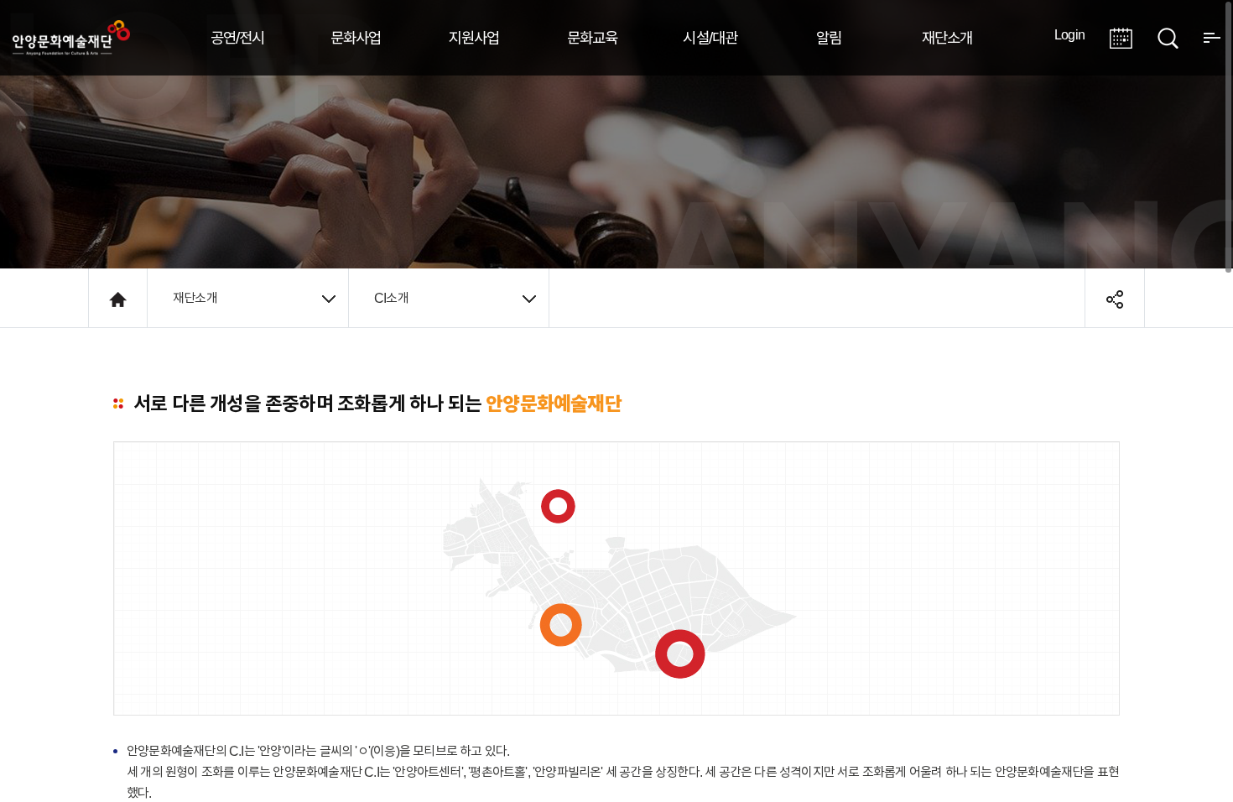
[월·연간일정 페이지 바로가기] (1121, 36)
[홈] (118, 298)
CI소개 (391, 298)
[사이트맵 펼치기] (1212, 36)
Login (1069, 34)
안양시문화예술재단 (71, 37)
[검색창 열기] (1168, 36)
